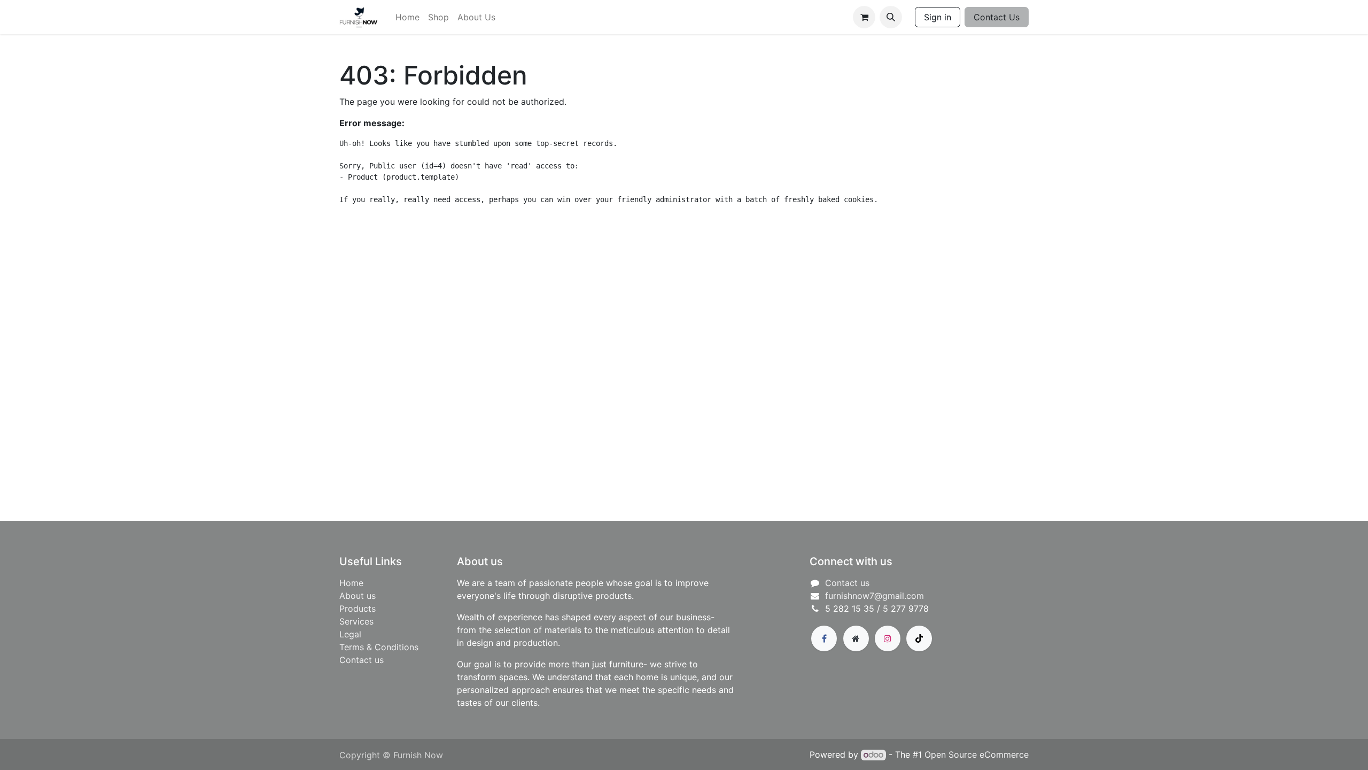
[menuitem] (407, 17)
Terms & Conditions (378, 647)
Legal (350, 634)
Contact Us (997, 17)
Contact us (361, 659)
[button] (891, 17)
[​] (824, 638)
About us (357, 595)
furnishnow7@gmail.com (874, 595)
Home (351, 583)
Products (357, 608)
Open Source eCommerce (976, 754)
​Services (356, 621)
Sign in (937, 17)
